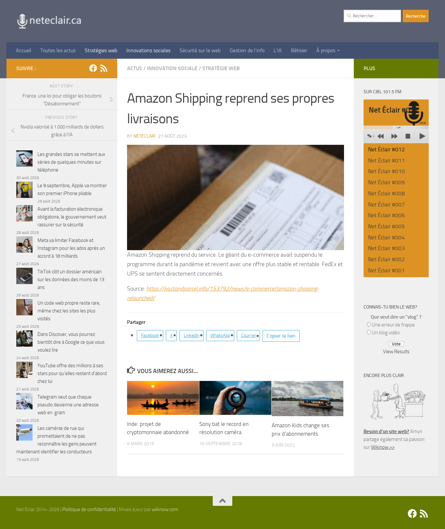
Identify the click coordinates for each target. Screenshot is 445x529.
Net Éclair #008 (386, 193)
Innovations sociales (148, 50)
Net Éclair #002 (386, 259)
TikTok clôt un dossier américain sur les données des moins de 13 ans (70, 279)
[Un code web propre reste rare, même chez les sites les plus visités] (24, 308)
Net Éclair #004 (386, 237)
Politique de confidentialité (89, 509)
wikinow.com (165, 509)
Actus (134, 68)
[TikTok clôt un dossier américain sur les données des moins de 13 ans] (24, 277)
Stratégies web (101, 50)
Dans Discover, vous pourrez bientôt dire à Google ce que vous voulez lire (71, 342)
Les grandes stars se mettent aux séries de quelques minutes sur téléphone (71, 162)
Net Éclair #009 (386, 182)
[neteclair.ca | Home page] (48, 21)
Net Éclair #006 (386, 215)
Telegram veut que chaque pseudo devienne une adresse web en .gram (68, 405)
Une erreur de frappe (393, 325)
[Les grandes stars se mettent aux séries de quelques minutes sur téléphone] (24, 159)
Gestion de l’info (247, 50)
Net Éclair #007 (386, 204)
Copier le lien (281, 336)
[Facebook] (93, 68)
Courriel (248, 335)
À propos (325, 50)
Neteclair (144, 136)
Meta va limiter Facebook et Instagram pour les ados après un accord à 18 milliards (71, 248)
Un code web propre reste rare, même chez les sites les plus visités (68, 311)
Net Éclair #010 (386, 171)
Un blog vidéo (386, 333)
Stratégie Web (221, 68)
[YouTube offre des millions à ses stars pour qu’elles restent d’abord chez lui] (24, 371)
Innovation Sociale (172, 68)
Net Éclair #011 (386, 160)
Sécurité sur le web (200, 50)
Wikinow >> (383, 447)
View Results (396, 352)
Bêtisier (299, 50)
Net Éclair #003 (386, 248)
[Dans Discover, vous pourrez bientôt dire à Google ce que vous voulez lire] (24, 339)
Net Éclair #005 (386, 226)
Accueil (23, 50)
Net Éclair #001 (386, 270)
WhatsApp (220, 335)
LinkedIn (191, 335)
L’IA (278, 50)
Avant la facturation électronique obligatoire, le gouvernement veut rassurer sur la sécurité (71, 217)
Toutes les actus (58, 50)
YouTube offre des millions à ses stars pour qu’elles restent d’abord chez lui (72, 373)
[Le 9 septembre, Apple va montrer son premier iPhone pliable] (24, 191)
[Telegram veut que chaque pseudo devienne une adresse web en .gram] (24, 402)
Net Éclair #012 (386, 149)
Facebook (150, 335)
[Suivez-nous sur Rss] (104, 68)
